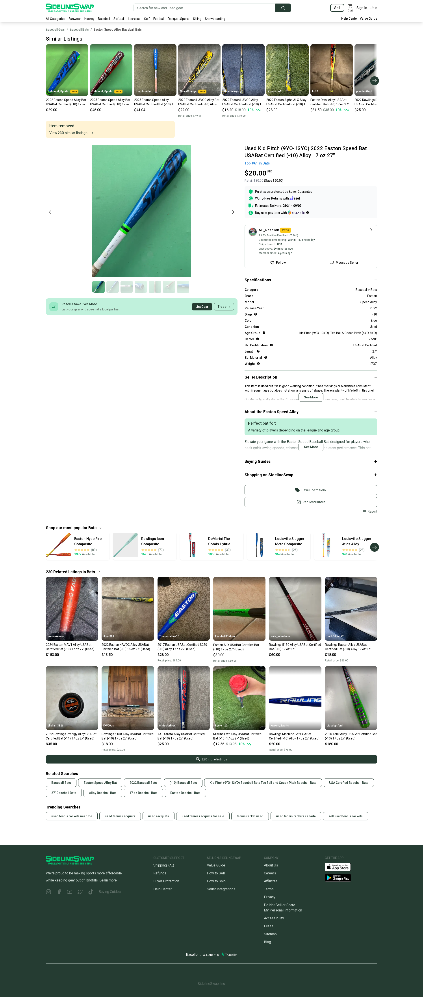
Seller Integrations (221, 889)
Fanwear (75, 19)
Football (158, 19)
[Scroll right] (374, 80)
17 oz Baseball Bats (143, 793)
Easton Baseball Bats (185, 793)
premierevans (56, 636)
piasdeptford (364, 91)
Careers (270, 873)
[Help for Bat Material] (266, 357)
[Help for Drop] (255, 314)
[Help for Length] (258, 351)
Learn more (108, 880)
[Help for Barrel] (257, 339)
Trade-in (224, 306)
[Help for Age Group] (264, 333)
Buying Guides (110, 892)
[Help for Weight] (258, 363)
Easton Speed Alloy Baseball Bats (118, 29)
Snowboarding (215, 19)
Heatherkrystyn (233, 91)
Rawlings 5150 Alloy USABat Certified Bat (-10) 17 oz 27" (295, 647)
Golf (147, 19)
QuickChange (188, 91)
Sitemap (270, 934)
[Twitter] (80, 892)
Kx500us (108, 725)
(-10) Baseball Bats (183, 782)
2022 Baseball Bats (143, 782)
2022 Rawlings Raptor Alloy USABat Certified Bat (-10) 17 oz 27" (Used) (374, 102)
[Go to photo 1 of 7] (98, 287)
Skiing (197, 19)
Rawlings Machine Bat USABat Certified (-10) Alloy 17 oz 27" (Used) (294, 736)
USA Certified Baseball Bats (348, 782)
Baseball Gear (55, 29)
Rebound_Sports (58, 91)
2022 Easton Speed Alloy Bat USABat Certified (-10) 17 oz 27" (66, 102)
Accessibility (274, 918)
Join (374, 8)
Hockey (89, 19)
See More (311, 397)
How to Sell (216, 873)
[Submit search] (283, 8)
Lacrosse (134, 19)
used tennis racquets (120, 816)
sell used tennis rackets (345, 816)
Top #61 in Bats (257, 163)
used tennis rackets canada (296, 816)
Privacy (269, 897)
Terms (269, 889)
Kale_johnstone (280, 636)
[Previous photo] (50, 212)
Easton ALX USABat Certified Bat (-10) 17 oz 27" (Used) (236, 647)
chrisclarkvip (167, 725)
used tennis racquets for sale (203, 816)
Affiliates (271, 881)
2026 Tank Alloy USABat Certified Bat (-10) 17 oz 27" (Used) (351, 736)
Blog (267, 942)
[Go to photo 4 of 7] (141, 287)
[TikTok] (90, 892)
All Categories (55, 19)
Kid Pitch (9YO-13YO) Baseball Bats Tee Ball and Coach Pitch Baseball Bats (263, 782)
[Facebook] (59, 892)
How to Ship (216, 881)
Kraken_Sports (280, 725)
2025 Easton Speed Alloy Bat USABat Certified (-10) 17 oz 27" (110, 102)
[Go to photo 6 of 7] (169, 287)
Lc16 (315, 91)
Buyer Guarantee (300, 191)
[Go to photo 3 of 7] (127, 287)
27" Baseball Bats (63, 793)
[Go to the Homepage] (70, 8)
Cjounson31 (275, 91)
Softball (118, 19)
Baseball (104, 19)
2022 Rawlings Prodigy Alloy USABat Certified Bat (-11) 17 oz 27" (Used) (71, 736)
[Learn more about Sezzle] (298, 212)
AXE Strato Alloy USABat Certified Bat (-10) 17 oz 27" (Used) (181, 736)
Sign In (361, 8)
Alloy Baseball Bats (103, 793)
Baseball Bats (79, 29)
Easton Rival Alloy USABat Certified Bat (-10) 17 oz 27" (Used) (329, 102)
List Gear (202, 306)
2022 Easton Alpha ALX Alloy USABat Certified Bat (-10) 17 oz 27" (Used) (286, 102)
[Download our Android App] (351, 878)
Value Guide (368, 18)
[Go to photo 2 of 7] (112, 287)
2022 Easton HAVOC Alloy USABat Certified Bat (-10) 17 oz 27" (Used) (242, 102)
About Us (271, 865)
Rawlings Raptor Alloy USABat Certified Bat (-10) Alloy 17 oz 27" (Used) (348, 647)
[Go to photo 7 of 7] (183, 287)
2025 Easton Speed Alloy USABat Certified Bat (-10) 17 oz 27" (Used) (154, 102)
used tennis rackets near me (71, 816)
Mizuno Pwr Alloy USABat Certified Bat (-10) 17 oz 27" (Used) (237, 736)
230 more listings (214, 759)
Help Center (349, 18)
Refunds (159, 873)
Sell (337, 8)
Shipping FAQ (163, 865)
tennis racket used (250, 816)
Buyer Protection (166, 881)
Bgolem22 (221, 725)
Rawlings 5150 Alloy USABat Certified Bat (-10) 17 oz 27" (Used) (128, 736)
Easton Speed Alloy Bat (100, 782)
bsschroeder (144, 91)
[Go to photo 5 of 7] (155, 287)
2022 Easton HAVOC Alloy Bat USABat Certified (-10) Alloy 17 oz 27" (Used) (198, 102)
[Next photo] (233, 212)
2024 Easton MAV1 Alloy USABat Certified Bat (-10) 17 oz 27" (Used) (70, 647)
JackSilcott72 (335, 636)
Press (268, 926)
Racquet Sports (178, 19)
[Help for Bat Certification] (271, 345)
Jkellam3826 (55, 725)
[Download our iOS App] (341, 866)
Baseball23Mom (225, 636)
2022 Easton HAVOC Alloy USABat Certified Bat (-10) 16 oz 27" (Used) (126, 647)
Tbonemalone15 (169, 636)
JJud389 (108, 636)
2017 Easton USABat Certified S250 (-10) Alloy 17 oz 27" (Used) (182, 647)
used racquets (158, 816)
